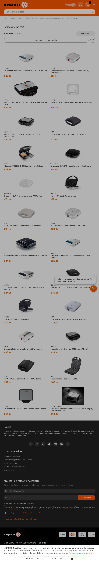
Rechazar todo (55, 559)
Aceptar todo (32, 559)
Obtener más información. (80, 553)
